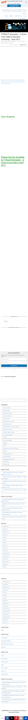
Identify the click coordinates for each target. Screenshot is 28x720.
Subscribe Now (14, 365)
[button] (14, 353)
